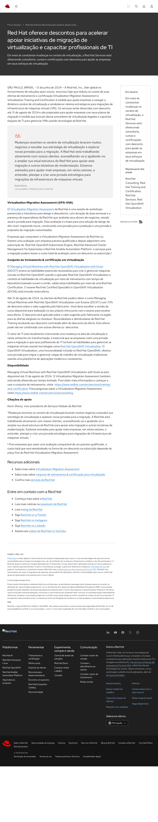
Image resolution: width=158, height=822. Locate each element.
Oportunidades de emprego (43, 743)
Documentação (35, 692)
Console (58, 675)
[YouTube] (115, 633)
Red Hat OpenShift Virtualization (80, 346)
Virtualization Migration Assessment (32, 209)
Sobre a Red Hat (21, 743)
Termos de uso (46, 756)
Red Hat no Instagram (34, 520)
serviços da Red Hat (43, 480)
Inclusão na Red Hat (126, 743)
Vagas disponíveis (140, 703)
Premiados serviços (99, 566)
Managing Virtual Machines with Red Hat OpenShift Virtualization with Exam (56, 266)
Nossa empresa (113, 683)
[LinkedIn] (108, 633)
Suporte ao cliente (37, 667)
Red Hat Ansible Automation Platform (12, 674)
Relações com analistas (117, 707)
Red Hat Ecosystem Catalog (37, 686)
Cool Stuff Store (146, 743)
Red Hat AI (7, 655)
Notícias (135, 683)
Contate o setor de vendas (89, 657)
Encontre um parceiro (38, 679)
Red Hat (47, 498)
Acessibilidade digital (92, 756)
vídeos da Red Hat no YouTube (47, 531)
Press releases (14, 24)
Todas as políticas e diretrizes (67, 756)
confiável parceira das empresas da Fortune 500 (76, 569)
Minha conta (34, 663)
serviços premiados (115, 675)
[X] (130, 633)
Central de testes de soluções (64, 657)
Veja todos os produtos (8, 681)
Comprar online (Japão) (61, 669)
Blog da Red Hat (108, 743)
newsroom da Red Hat (53, 504)
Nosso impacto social (142, 698)
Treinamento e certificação (35, 657)
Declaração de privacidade (25, 756)
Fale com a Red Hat (89, 743)
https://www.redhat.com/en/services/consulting (44, 393)
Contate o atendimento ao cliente (87, 666)
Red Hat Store (61, 663)
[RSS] (141, 222)
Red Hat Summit (21, 746)
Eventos (61, 743)
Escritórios (73, 743)
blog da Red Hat (32, 509)
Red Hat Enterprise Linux (11, 662)
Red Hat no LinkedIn (33, 525)
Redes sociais (86, 681)
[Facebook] (123, 633)
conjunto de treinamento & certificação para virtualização (70, 474)
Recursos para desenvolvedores (36, 674)
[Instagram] (137, 633)
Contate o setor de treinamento (89, 676)
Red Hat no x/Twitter (33, 515)
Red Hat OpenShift (11, 667)
